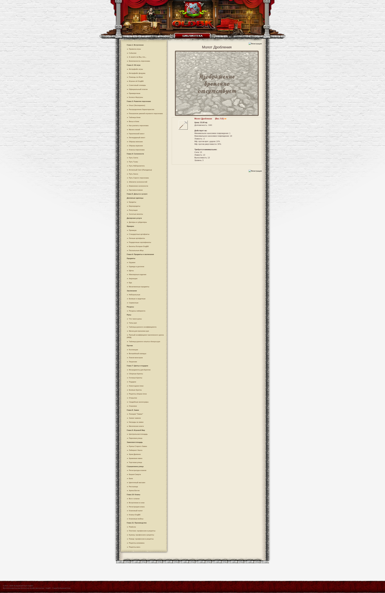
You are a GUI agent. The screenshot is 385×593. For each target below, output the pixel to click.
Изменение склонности (138, 186)
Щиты (131, 270)
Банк (131, 478)
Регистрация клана (137, 507)
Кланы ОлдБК (134, 515)
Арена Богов (134, 490)
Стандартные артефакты (139, 234)
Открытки (133, 398)
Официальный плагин (138, 89)
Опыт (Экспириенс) (137, 105)
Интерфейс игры (136, 69)
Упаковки (133, 406)
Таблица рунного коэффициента (142, 327)
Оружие (132, 262)
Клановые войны (136, 519)
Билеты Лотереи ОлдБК (139, 246)
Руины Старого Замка (138, 446)
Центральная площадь (138, 434)
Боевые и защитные (137, 299)
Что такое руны (135, 319)
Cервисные (133, 303)
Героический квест (136, 134)
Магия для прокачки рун (139, 331)
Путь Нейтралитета (137, 166)
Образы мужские (136, 146)
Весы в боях (134, 121)
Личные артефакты (137, 238)
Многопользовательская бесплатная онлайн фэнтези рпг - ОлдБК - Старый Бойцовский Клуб (37, 588)
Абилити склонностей (138, 182)
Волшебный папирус (137, 353)
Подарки (132, 382)
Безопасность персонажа (139, 61)
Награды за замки (136, 422)
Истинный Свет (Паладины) (140, 170)
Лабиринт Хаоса (135, 450)
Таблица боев (134, 117)
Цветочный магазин (137, 482)
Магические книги (136, 426)
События (132, 53)
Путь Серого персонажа (139, 178)
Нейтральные (134, 295)
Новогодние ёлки (136, 386)
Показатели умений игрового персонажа (146, 113)
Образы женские (136, 142)
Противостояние (136, 190)
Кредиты (132, 202)
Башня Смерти (135, 474)
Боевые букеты (135, 390)
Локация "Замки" (136, 414)
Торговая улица (135, 462)
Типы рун (133, 323)
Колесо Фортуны (136, 97)
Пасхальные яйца (136, 250)
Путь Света (133, 158)
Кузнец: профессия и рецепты (141, 535)
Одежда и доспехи (136, 266)
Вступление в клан (137, 503)
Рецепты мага (134, 547)
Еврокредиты (134, 206)
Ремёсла (132, 527)
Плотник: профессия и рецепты (142, 531)
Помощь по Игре (136, 77)
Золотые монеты (136, 214)
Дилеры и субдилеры (138, 222)
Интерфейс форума (137, 73)
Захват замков (135, 418)
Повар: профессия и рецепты (141, 539)
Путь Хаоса (133, 174)
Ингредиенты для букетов (140, 370)
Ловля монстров (136, 358)
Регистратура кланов (137, 470)
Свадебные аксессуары (138, 402)
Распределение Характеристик (141, 109)
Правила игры (135, 49)
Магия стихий (134, 129)
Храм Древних (135, 454)
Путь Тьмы (133, 162)
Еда (130, 282)
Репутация (133, 210)
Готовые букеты (135, 378)
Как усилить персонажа (138, 125)
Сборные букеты (136, 374)
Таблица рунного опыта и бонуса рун (144, 341)
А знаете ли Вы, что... (137, 57)
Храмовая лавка (135, 458)
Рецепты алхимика (136, 543)
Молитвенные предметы (139, 287)
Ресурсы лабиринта (137, 311)
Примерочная (134, 93)
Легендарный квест (137, 137)
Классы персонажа (137, 150)
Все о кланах (134, 499)
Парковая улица (135, 438)
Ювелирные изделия (137, 274)
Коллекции (133, 350)
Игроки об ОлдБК (136, 81)
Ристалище (133, 486)
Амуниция (133, 278)
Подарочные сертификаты (140, 242)
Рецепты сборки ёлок (138, 394)
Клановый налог (136, 511)
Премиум (132, 230)
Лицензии (133, 362)
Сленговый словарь (137, 85)
